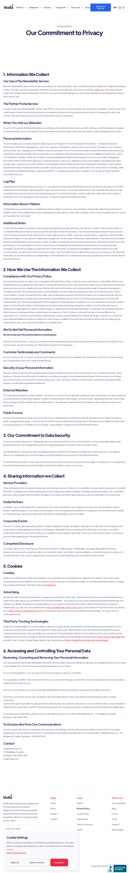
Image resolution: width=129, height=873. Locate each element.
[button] (21, 7)
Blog (114, 809)
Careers (53, 814)
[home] (8, 7)
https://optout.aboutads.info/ (111, 636)
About (87, 7)
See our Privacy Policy (16, 853)
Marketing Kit (117, 830)
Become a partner (100, 7)
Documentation (119, 803)
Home (53, 803)
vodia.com (99, 89)
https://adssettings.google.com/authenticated (87, 640)
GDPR (79, 830)
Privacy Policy (83, 809)
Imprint (80, 803)
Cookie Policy (50, 585)
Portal (114, 819)
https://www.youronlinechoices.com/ (25, 611)
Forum (115, 814)
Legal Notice (82, 819)
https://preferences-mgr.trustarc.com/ (64, 607)
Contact (54, 819)
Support (115, 824)
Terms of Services (85, 824)
